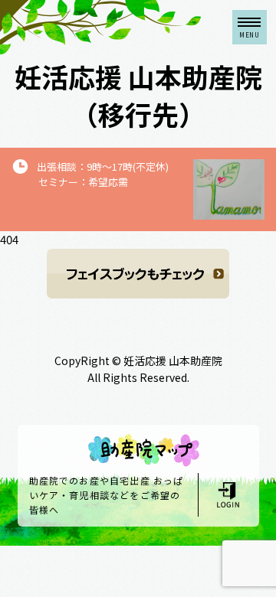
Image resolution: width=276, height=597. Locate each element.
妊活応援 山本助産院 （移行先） (138, 95)
